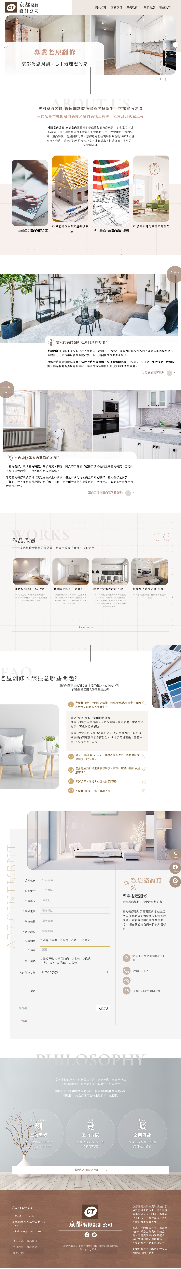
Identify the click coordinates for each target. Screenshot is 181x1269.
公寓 (45, 940)
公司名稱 (30, 880)
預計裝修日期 (28, 972)
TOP (175, 1100)
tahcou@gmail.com (146, 990)
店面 (87, 940)
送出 (24, 1021)
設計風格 (30, 961)
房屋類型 (30, 941)
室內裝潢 (58, 136)
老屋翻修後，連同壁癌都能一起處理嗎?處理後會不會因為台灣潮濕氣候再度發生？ (108, 705)
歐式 (88, 958)
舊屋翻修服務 (64, 362)
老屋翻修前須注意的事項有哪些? (94, 791)
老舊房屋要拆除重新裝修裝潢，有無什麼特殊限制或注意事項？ (107, 770)
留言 (33, 991)
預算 (32, 950)
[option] (90, 45)
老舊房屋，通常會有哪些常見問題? (96, 781)
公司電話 (30, 891)
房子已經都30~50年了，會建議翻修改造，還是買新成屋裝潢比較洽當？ (107, 757)
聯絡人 (30, 901)
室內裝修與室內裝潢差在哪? (105, 492)
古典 (77, 958)
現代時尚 (63, 958)
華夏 (55, 940)
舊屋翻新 (72, 136)
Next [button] (175, 45)
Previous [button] (5, 45)
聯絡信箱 (30, 921)
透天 (76, 940)
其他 (74, 962)
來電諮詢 (175, 857)
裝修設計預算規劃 (153, 372)
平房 (66, 940)
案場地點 (29, 931)
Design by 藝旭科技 (90, 1249)
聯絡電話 (29, 911)
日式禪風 (48, 958)
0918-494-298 (141, 971)
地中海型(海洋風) (55, 962)
